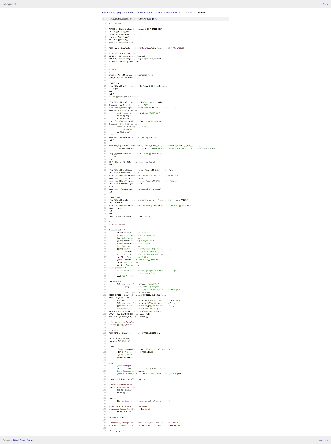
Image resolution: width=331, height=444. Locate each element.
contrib (189, 12)
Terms (30, 440)
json (326, 440)
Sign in (325, 4)
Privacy (23, 440)
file (155, 19)
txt (320, 440)
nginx (105, 12)
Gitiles (15, 440)
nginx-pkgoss (117, 12)
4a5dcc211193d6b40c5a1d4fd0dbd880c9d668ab (153, 12)
